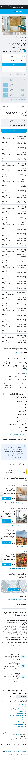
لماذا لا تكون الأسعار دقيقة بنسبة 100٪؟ (15, 744)
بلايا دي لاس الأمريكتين (16, 754)
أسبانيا (17, 751)
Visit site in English (13, 7)
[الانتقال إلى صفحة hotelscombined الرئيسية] (17, 11)
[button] (1, 6)
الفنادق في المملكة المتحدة (20, 724)
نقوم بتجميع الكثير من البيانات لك (17, 742)
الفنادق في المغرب (22, 704)
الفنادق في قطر (22, 706)
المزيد (25, 369)
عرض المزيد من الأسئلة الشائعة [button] (14, 645)
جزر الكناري (8, 751)
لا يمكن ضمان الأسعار (16, 734)
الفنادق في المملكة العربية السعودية (18, 709)
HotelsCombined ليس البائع (18, 739)
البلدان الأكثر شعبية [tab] (21, 696)
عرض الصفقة (7, 498)
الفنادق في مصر (22, 719)
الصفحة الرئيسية (24, 751)
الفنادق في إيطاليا (22, 726)
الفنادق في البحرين (22, 717)
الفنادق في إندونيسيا (21, 713)
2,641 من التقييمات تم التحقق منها (12, 51)
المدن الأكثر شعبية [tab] (10, 696)
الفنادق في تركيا (22, 711)
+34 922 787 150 (21, 49)
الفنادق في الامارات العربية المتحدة (18, 715)
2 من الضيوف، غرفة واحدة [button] (18, 60)
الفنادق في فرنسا (22, 722)
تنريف (27, 754)
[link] (14, 503)
